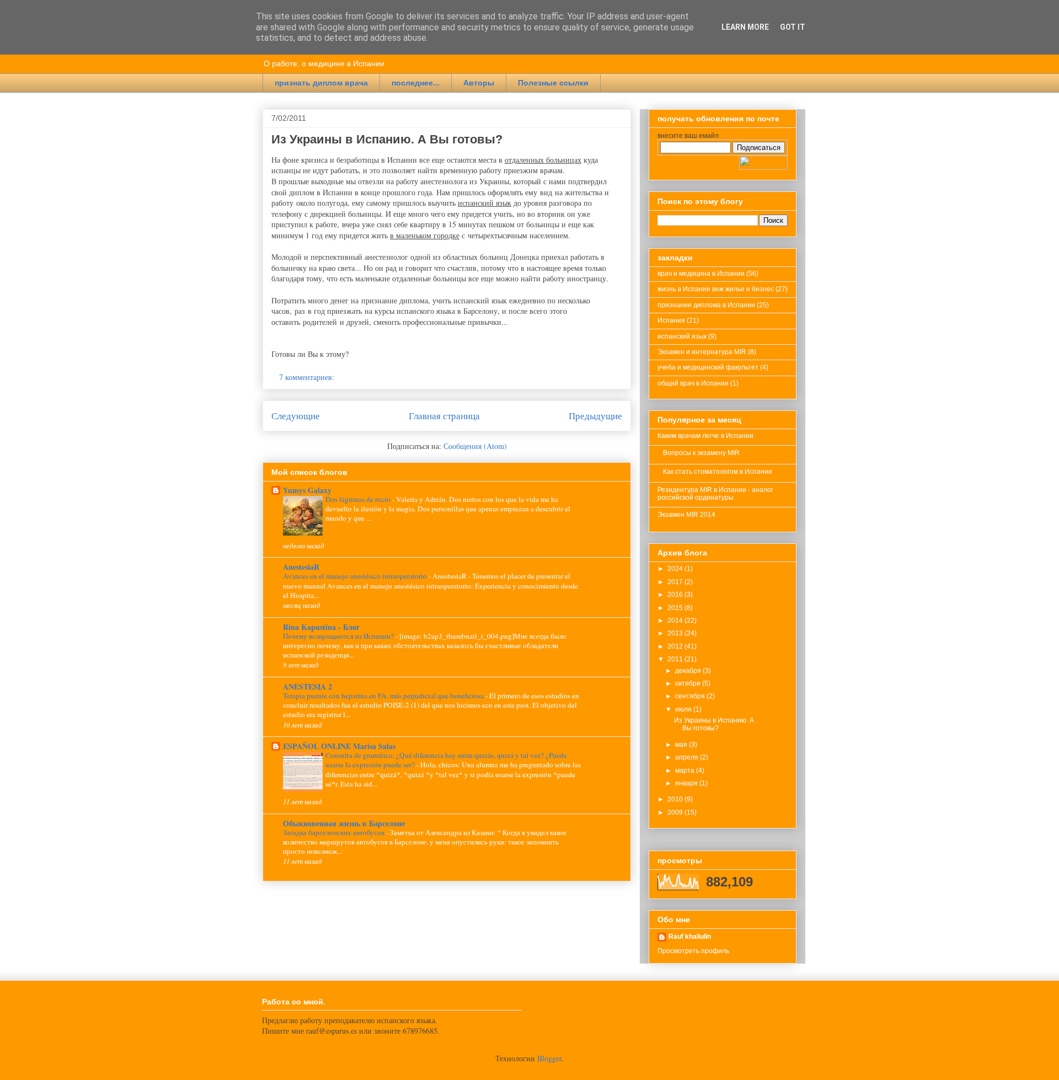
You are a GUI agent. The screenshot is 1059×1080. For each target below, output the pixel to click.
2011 (675, 659)
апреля (687, 757)
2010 (675, 799)
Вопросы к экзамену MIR (701, 453)
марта (685, 770)
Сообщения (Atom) (475, 446)
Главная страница (444, 415)
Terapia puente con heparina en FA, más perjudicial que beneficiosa (384, 696)
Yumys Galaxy (307, 490)
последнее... (416, 82)
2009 (675, 812)
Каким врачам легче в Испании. (706, 436)
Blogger (549, 1058)
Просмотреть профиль (693, 951)
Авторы (478, 82)
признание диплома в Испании (706, 305)
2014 (675, 620)
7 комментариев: (307, 377)
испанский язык (682, 336)
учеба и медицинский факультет (707, 367)
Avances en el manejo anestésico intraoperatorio (356, 576)
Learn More (745, 27)
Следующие (295, 415)
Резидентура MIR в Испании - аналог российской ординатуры (715, 493)
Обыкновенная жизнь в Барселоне (344, 823)
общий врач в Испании (693, 383)
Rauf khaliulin (689, 936)
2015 (675, 608)
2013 (675, 633)
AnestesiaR (301, 567)
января (687, 783)
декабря (689, 671)
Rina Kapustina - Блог (321, 627)
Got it (792, 27)
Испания (671, 320)
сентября (691, 696)
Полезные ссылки (553, 82)
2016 (675, 594)
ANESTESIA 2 (307, 686)
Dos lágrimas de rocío (358, 499)
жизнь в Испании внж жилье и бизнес (715, 289)
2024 (675, 569)
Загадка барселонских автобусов (334, 832)
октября (688, 683)
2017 (675, 582)
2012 (675, 646)
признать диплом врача (321, 82)
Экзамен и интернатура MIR (701, 352)
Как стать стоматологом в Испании (717, 471)
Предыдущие (595, 415)
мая (682, 744)
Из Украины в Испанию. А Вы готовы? (386, 139)
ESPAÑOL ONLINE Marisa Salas (339, 746)
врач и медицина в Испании (701, 273)
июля (684, 709)
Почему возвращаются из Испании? (339, 636)
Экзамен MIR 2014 (686, 514)
